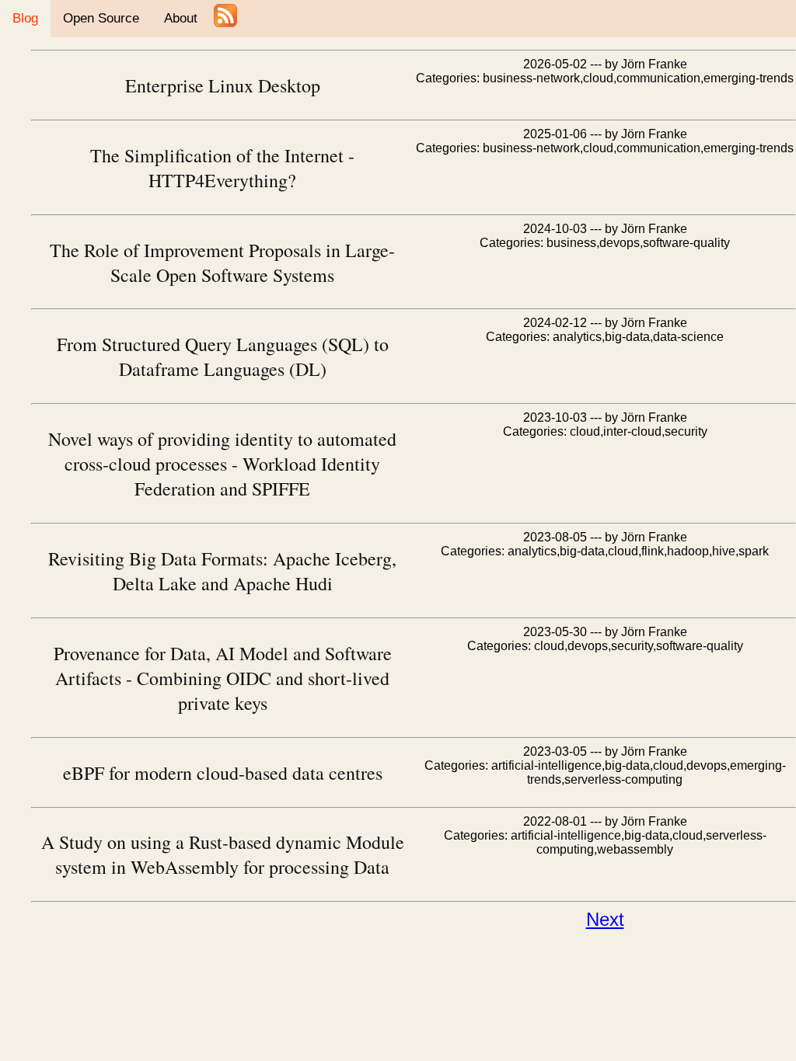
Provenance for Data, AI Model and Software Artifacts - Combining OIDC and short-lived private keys (223, 678)
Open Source (101, 18)
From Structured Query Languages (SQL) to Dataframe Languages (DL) (223, 356)
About (180, 18)
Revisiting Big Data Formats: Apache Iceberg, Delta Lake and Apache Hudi (222, 571)
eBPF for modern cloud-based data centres (222, 772)
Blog (25, 18)
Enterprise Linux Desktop (222, 85)
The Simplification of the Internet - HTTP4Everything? (222, 168)
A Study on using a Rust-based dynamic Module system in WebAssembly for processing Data (222, 854)
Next (605, 919)
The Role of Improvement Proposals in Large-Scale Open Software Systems (222, 262)
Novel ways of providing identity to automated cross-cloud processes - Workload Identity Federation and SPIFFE (222, 463)
